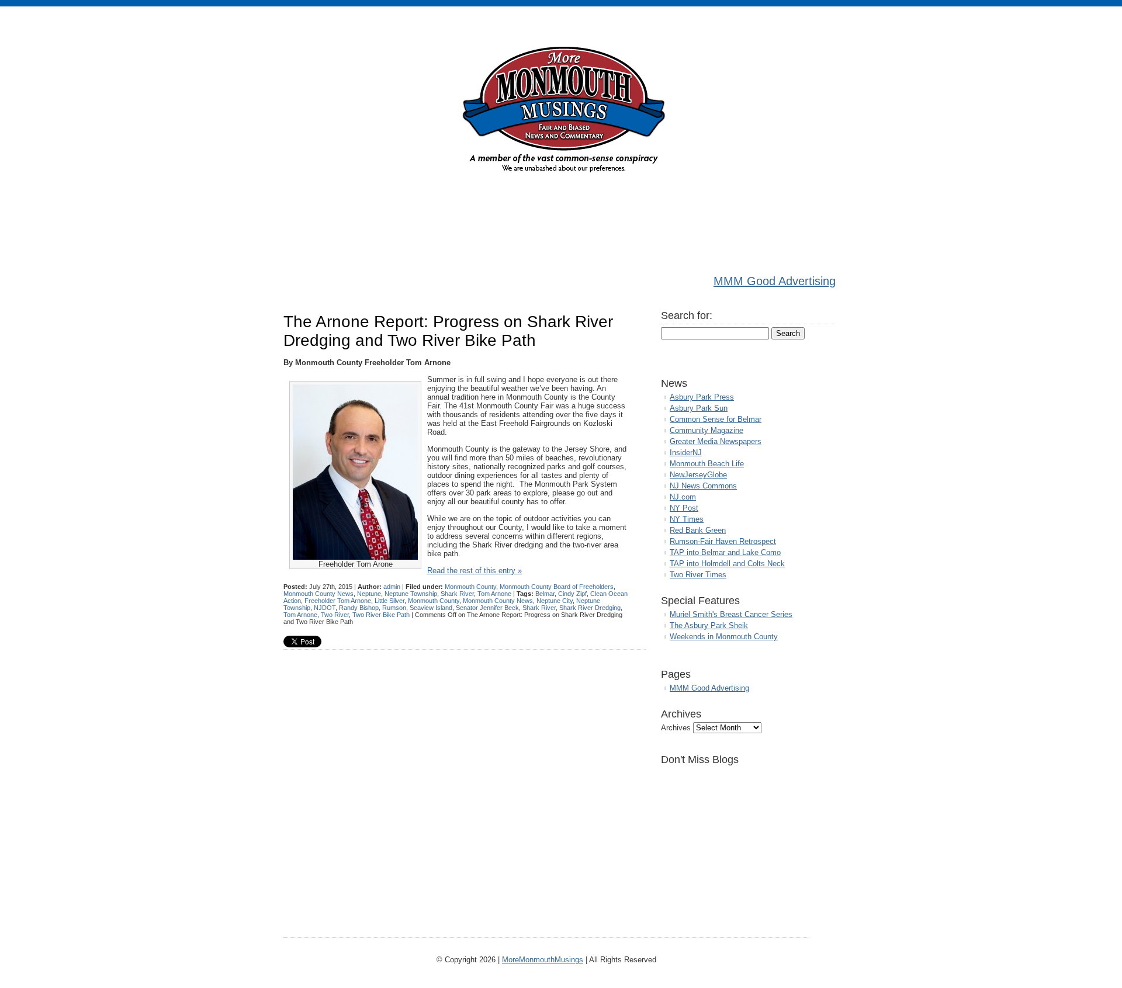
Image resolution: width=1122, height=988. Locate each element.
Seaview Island (431, 607)
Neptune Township (411, 593)
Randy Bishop (359, 607)
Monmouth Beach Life (707, 463)
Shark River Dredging (590, 607)
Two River (335, 614)
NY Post (684, 508)
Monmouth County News (318, 593)
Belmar (545, 593)
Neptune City (554, 600)
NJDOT (324, 607)
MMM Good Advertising (775, 281)
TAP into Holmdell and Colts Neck (727, 563)
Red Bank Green (698, 530)
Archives (676, 727)
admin (391, 586)
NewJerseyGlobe (698, 474)
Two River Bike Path (381, 614)
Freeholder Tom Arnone (337, 600)
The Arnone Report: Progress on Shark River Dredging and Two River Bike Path (448, 331)
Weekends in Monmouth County (724, 636)
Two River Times (698, 574)
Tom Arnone (494, 593)
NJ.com (683, 497)
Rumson (394, 607)
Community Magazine (706, 430)
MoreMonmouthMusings (542, 959)
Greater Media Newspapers (715, 441)
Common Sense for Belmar (715, 419)
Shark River (457, 593)
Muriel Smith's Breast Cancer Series (731, 614)
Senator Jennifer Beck (487, 607)
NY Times (687, 519)
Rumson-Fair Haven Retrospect (723, 541)
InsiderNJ (686, 452)
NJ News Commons (703, 485)
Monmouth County (470, 586)
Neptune (369, 593)
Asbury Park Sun (699, 408)
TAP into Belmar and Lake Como (725, 552)
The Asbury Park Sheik (709, 625)
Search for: (686, 315)
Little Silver (389, 600)
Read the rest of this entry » (474, 570)
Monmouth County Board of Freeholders (557, 586)
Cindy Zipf (572, 593)
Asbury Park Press (702, 397)
